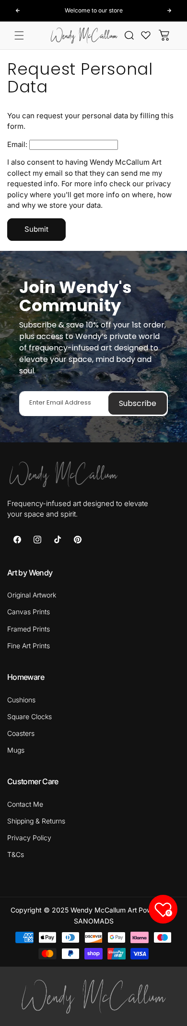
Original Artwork (31, 595)
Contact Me (25, 804)
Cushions (21, 700)
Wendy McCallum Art (103, 910)
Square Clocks (29, 716)
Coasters (21, 733)
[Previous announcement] (17, 10)
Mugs (15, 750)
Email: (17, 144)
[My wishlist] (146, 35)
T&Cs (15, 854)
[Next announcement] (169, 10)
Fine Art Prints (28, 646)
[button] (19, 35)
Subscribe (137, 403)
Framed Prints (28, 629)
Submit (36, 229)
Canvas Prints (28, 612)
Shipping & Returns (36, 821)
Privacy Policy (29, 838)
